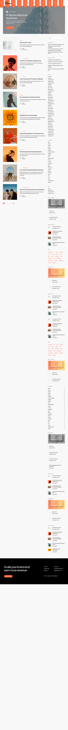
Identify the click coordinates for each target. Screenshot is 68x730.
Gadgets (21, 95)
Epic (49, 256)
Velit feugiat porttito (57, 59)
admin (11, 11)
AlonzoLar (50, 63)
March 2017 (50, 95)
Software (21, 149)
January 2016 (50, 102)
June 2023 (50, 78)
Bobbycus (50, 65)
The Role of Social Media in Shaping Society (56, 44)
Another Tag (50, 252)
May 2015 (49, 105)
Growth (24, 76)
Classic (53, 254)
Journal (21, 40)
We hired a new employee (58, 61)
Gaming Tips (57, 256)
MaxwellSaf (50, 61)
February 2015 (50, 108)
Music (49, 164)
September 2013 (51, 121)
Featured (49, 150)
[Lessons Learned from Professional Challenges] (10, 81)
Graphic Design (25, 58)
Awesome (61, 252)
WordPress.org (51, 193)
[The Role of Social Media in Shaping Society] (10, 63)
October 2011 (50, 135)
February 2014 (50, 119)
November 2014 (51, 113)
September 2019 (51, 82)
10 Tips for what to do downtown (16, 16)
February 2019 (50, 89)
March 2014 (50, 118)
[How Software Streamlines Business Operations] (10, 173)
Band (49, 142)
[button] (8, 576)
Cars (49, 254)
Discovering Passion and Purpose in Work (55, 48)
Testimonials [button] (46, 568)
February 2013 (50, 126)
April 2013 (50, 123)
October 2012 (50, 132)
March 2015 (50, 107)
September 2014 (51, 115)
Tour (49, 177)
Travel (49, 179)
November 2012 (51, 131)
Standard (55, 260)
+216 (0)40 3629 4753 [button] (58, 568)
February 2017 (50, 97)
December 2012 (51, 129)
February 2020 (50, 81)
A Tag (57, 252)
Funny (52, 256)
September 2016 (51, 100)
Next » (14, 203)
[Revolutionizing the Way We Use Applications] (10, 154)
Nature (49, 166)
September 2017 (51, 90)
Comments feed (51, 191)
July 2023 (49, 76)
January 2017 (50, 98)
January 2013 (50, 127)
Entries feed (50, 190)
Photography (50, 260)
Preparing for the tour (57, 63)
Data (60, 254)
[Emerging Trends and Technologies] (10, 117)
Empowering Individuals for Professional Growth (55, 53)
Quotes (49, 169)
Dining (49, 147)
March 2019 (50, 87)
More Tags (50, 258)
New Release (59, 258)
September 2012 (51, 134)
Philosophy (50, 167)
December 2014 (51, 111)
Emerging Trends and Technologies (54, 50)
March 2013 (50, 124)
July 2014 (49, 116)
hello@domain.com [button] (58, 570)
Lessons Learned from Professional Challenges (54, 47)
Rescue (49, 171)
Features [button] (45, 570)
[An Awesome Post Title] (10, 45)
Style (24, 113)
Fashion (49, 148)
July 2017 (49, 92)
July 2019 (49, 84)
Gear (49, 156)
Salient (56, 575)
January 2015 (50, 110)
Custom (56, 254)
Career (21, 76)
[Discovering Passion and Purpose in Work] (10, 99)
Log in (49, 188)
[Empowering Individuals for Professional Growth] (10, 136)
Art (54, 252)
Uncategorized (51, 180)
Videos (49, 182)
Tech (24, 95)
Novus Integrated (8, 3)
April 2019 (50, 86)
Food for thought (51, 151)
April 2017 (50, 94)
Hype (61, 256)
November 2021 (51, 79)
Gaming (49, 155)
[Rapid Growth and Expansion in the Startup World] (10, 192)
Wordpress (54, 262)
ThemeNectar (61, 260)
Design (21, 58)
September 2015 (51, 103)
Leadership (50, 163)
